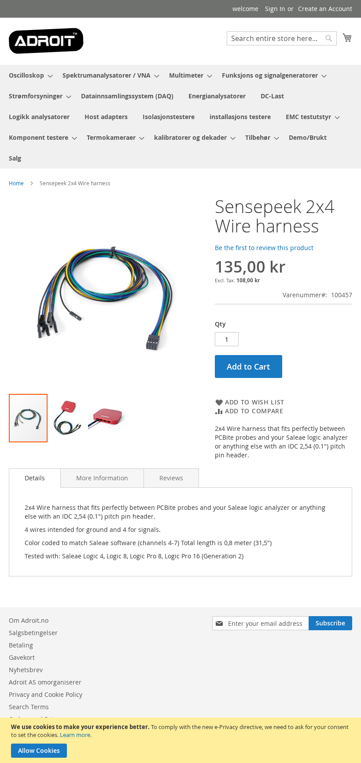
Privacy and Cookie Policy (45, 694)
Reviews (171, 478)
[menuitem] (28, 75)
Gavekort (22, 657)
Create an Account (325, 8)
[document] (181, 740)
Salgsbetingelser (33, 632)
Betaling (21, 645)
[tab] (35, 478)
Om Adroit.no (28, 620)
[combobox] (282, 38)
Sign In (275, 8)
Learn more (75, 735)
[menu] (180, 116)
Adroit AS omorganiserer (45, 682)
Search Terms (29, 707)
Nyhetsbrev (26, 670)
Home (16, 183)
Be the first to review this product (264, 247)
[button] (68, 418)
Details (35, 478)
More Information (102, 478)
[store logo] (46, 41)
